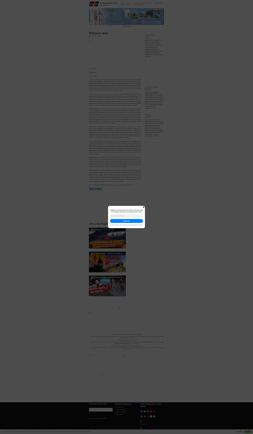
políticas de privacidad (130, 224)
